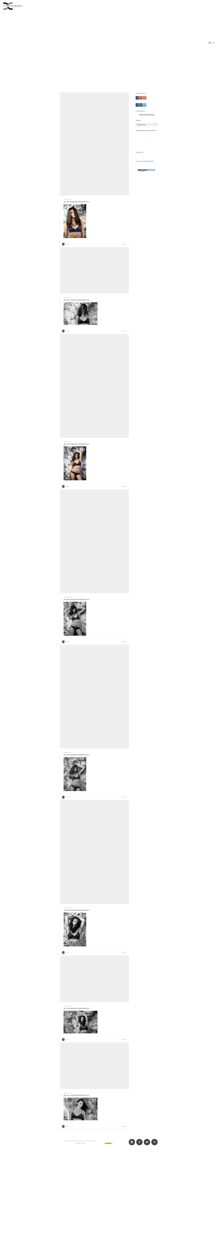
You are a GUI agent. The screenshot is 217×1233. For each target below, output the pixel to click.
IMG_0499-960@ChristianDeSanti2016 (76, 202)
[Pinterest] (144, 98)
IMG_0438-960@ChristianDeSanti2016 (76, 1008)
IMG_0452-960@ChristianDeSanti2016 (76, 599)
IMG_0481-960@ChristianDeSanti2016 (76, 300)
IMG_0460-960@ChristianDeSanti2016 (76, 444)
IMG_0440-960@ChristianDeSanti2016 (76, 910)
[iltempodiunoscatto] (141, 98)
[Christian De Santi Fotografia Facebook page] (137, 98)
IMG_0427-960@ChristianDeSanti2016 (76, 1095)
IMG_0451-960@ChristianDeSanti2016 (76, 755)
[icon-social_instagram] (132, 1142)
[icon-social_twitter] (147, 1142)
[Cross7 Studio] (141, 105)
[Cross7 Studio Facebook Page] (137, 105)
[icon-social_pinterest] (154, 1142)
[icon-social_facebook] (139, 1142)
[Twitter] (144, 105)
